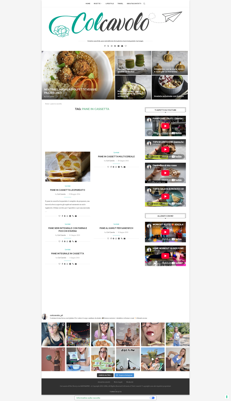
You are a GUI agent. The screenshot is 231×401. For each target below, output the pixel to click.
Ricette (97, 3)
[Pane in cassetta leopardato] (67, 167)
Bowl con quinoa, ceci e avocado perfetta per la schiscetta (129, 93)
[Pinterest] (115, 46)
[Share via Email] (76, 216)
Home (88, 3)
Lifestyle (110, 3)
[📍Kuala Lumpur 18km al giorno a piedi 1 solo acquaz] (78, 334)
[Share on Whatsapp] (67, 216)
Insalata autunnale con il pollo (169, 96)
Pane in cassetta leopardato (67, 190)
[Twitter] (108, 46)
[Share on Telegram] (70, 216)
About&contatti (134, 3)
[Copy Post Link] (73, 216)
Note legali (118, 382)
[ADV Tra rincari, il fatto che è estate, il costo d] (153, 359)
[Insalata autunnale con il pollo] (170, 87)
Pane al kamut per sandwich (116, 228)
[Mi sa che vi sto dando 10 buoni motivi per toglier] (128, 334)
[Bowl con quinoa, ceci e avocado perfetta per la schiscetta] (133, 87)
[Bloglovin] (126, 46)
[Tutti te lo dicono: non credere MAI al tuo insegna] (53, 359)
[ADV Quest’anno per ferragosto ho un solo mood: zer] (103, 359)
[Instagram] (111, 46)
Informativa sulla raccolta (88, 398)
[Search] (144, 3)
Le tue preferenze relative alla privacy (126, 398)
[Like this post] (59, 216)
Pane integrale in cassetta (67, 253)
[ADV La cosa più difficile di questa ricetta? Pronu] (78, 359)
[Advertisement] (92, 131)
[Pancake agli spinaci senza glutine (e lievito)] (133, 63)
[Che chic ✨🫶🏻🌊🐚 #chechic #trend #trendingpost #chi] (53, 334)
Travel (120, 3)
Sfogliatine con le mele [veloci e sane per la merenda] (169, 70)
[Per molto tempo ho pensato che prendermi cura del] (177, 334)
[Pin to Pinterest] (64, 216)
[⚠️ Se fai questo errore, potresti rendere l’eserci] (177, 359)
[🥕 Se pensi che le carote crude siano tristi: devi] (103, 334)
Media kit (129, 382)
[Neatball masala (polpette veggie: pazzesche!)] (78, 75)
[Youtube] (118, 46)
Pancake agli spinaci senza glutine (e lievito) (131, 70)
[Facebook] (104, 46)
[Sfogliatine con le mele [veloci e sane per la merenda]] (170, 63)
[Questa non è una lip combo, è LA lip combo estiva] (153, 334)
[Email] (122, 46)
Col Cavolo (50, 96)
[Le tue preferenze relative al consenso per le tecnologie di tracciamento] (227, 397)
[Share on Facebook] (62, 216)
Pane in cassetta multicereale (116, 156)
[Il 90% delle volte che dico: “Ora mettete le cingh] (128, 359)
